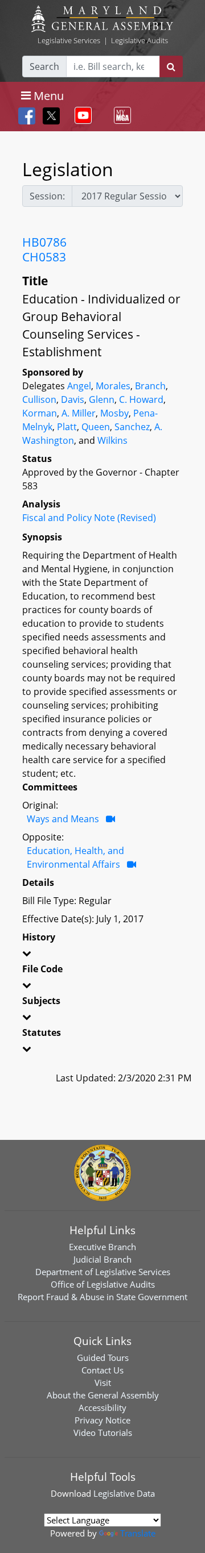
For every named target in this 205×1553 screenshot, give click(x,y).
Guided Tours (103, 1357)
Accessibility (102, 1407)
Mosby (114, 413)
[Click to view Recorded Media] (110, 819)
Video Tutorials (102, 1432)
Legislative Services (69, 40)
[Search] (171, 66)
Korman (39, 413)
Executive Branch (102, 1246)
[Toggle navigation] (81, 115)
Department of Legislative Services (102, 1271)
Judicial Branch (102, 1259)
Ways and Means (63, 819)
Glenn (101, 399)
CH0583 (44, 257)
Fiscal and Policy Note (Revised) (89, 517)
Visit (103, 1382)
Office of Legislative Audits (103, 1284)
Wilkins (112, 440)
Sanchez (132, 426)
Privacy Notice (102, 1420)
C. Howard (141, 399)
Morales (113, 386)
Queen (95, 426)
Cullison (39, 399)
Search (44, 66)
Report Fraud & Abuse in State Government (102, 1296)
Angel (79, 386)
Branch (150, 386)
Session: (47, 196)
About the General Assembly (103, 1395)
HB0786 (44, 242)
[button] (102, 955)
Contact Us (102, 1370)
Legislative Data (124, 1493)
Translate (137, 1533)
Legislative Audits (139, 40)
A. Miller (79, 413)
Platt (67, 426)
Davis (72, 399)
